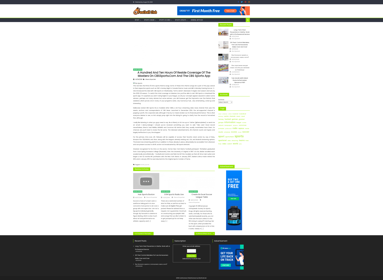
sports (147, 165)
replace (241, 128)
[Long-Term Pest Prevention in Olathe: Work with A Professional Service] (223, 32)
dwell (243, 116)
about (219, 114)
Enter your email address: (192, 252)
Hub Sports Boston (146, 194)
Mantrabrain (203, 278)
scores (234, 132)
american (224, 114)
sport (221, 136)
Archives (221, 100)
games (235, 119)
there (247, 140)
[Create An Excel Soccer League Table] (202, 181)
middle (244, 122)
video (224, 144)
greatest (242, 119)
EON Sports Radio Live (174, 194)
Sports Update (180, 20)
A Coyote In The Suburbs (144, 234)
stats (229, 140)
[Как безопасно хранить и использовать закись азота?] (223, 57)
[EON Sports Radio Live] (174, 181)
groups (221, 122)
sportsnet (222, 140)
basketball (242, 114)
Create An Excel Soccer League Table (202, 195)
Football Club (196, 259)
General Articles (197, 20)
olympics (235, 125)
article (230, 114)
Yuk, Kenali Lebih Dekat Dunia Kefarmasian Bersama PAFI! (239, 80)
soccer (245, 131)
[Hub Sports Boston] (146, 181)
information (230, 122)
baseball (235, 114)
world (235, 143)
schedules (227, 132)
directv (238, 116)
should (239, 132)
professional (228, 128)
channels (232, 116)
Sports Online (149, 20)
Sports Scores (164, 20)
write (240, 144)
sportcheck (229, 137)
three (219, 144)
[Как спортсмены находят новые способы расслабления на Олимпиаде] (223, 67)
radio (234, 128)
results (220, 132)
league (238, 122)
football (228, 119)
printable (221, 128)
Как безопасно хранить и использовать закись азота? (240, 56)
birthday (220, 116)
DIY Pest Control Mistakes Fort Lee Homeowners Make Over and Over (239, 44)
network (220, 125)
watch (229, 144)
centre (226, 116)
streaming (235, 140)
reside (142, 165)
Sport (137, 20)
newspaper (228, 125)
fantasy (221, 119)
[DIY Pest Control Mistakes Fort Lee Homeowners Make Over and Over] (223, 44)
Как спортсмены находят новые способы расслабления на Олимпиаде (239, 67)
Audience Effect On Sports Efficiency (205, 234)
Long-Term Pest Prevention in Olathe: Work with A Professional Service (240, 32)
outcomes (242, 125)
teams (242, 140)
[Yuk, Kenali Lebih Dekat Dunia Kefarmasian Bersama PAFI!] (223, 80)
